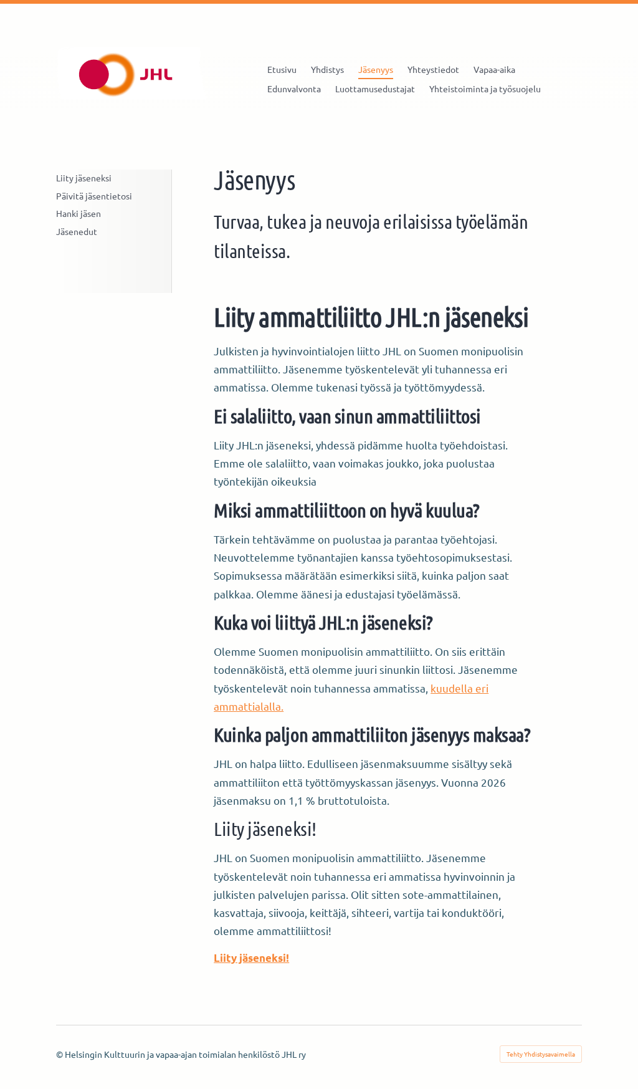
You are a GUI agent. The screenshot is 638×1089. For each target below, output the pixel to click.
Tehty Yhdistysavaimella (541, 1053)
